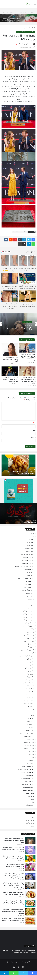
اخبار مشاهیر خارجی (21, 32)
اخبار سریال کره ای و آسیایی (23, 566)
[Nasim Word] (28, 4)
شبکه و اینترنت (30, 698)
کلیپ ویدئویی (29, 805)
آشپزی (32, 533)
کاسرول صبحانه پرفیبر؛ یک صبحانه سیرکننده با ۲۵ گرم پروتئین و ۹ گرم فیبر (13, 902)
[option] (18, 324)
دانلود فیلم (30, 665)
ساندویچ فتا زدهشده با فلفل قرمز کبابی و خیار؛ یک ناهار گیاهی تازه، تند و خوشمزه (13, 919)
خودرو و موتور (30, 647)
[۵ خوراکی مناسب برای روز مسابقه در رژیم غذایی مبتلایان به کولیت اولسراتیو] (30, 858)
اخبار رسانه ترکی (26, 560)
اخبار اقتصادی (29, 545)
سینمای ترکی (27, 584)
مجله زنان (31, 754)
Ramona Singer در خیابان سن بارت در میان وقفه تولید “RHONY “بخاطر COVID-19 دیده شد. (28, 357)
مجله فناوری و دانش (27, 790)
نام (34, 423)
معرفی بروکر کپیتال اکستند (21, 952)
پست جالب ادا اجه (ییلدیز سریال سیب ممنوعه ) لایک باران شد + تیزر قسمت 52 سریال (28, 380)
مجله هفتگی (31, 757)
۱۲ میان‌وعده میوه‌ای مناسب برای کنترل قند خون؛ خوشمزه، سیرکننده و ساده (13, 893)
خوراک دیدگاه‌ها (30, 823)
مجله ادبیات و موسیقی (28, 742)
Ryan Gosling (16, 232)
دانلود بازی (30, 659)
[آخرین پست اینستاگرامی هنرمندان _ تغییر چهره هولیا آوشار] (10, 349)
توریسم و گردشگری (29, 641)
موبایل (11, 950)
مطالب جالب (31, 796)
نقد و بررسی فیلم (26, 784)
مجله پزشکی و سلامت (28, 748)
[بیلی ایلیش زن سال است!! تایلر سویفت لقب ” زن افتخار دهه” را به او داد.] (10, 371)
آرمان (31, 44)
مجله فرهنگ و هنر (28, 787)
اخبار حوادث (29, 551)
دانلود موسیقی (29, 668)
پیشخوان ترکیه (30, 638)
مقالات (32, 799)
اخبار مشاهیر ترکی (28, 614)
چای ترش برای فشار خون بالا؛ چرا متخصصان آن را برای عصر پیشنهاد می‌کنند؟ (19, 472)
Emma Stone (24, 232)
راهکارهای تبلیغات (26, 766)
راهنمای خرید (29, 725)
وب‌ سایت (33, 437)
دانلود (32, 653)
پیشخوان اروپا (30, 632)
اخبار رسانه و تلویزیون (27, 554)
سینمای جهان (27, 587)
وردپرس (32, 826)
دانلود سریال (29, 662)
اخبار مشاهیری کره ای (27, 620)
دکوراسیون (30, 722)
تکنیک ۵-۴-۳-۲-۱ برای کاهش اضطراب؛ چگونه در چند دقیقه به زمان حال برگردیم (13, 848)
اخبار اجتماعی (29, 539)
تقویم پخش (27, 569)
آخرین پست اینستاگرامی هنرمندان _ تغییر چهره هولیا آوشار (10, 359)
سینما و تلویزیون (30, 695)
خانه (32, 28)
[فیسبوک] (33, 239)
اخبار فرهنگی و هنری (27, 590)
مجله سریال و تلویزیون (27, 772)
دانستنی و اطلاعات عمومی (27, 650)
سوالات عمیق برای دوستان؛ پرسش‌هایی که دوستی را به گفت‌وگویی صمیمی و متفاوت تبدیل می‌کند (13, 885)
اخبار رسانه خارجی (26, 563)
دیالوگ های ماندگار (29, 689)
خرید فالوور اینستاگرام (20, 950)
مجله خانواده (31, 751)
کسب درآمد (31, 707)
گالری (32, 710)
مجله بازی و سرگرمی (29, 745)
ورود (33, 817)
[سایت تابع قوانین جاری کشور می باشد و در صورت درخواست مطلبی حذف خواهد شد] (18, 18)
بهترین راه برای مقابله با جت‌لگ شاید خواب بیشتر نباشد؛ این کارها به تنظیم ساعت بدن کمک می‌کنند (14, 876)
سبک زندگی (31, 692)
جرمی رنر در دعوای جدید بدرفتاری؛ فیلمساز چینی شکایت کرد (19, 329)
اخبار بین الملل (29, 548)
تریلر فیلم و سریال (26, 778)
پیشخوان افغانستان (29, 635)
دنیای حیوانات (30, 686)
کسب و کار (30, 763)
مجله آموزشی (30, 739)
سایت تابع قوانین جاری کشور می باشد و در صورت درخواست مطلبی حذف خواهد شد (18, 12)
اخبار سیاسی (29, 572)
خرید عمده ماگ (32, 950)
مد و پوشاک (29, 730)
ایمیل (33, 430)
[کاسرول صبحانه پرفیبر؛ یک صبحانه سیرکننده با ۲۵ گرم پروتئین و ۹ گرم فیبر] (30, 903)
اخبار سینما (30, 575)
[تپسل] (5, 480)
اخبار (33, 536)
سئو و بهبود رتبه (28, 701)
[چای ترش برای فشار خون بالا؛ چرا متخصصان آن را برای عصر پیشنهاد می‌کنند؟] (30, 867)
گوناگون (32, 716)
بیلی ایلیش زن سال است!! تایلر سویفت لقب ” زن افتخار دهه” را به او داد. (10, 379)
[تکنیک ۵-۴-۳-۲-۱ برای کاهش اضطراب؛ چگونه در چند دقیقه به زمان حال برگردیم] (30, 850)
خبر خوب (30, 760)
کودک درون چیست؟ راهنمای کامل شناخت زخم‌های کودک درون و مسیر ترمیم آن (14, 840)
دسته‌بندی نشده (30, 680)
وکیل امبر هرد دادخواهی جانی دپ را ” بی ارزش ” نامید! (19, 522)
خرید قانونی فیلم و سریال (26, 656)
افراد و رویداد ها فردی (28, 626)
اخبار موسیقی (29, 593)
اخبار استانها (30, 542)
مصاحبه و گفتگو (30, 793)
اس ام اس (30, 719)
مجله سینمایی (29, 775)
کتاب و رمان (29, 677)
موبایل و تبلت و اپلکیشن (26, 733)
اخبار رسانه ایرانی (26, 557)
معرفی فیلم (28, 781)
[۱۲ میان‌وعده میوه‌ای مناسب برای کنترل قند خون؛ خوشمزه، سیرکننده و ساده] (30, 894)
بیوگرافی (32, 629)
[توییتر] (29, 239)
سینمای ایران (27, 581)
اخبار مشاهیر (27, 28)
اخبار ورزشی (30, 596)
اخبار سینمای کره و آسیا (24, 578)
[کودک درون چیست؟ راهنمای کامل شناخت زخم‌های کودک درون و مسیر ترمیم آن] (30, 840)
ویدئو (33, 802)
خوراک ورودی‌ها (30, 820)
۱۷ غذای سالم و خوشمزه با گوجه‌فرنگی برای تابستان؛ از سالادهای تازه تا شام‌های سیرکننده (13, 911)
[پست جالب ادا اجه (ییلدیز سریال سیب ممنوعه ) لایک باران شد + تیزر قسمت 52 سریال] (27, 371)
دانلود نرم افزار (29, 671)
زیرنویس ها (30, 674)
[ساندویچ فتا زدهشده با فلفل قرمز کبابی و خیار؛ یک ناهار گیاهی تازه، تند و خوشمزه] (30, 921)
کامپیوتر (31, 728)
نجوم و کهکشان (28, 736)
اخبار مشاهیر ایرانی (28, 611)
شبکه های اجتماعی (28, 683)
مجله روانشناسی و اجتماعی (25, 769)
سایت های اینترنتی (28, 704)
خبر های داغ (31, 644)
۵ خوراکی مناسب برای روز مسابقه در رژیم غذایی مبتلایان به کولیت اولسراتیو (13, 857)
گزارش (32, 713)
